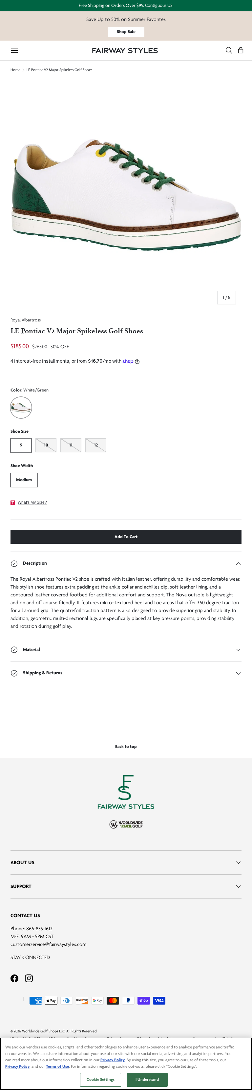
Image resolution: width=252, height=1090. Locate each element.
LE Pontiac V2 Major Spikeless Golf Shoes (59, 70)
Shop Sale (126, 31)
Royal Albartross (25, 320)
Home (15, 70)
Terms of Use (57, 1066)
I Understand (147, 1079)
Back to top (126, 746)
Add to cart (126, 536)
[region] (126, 1064)
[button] (241, 50)
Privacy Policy (112, 1060)
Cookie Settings (101, 1079)
